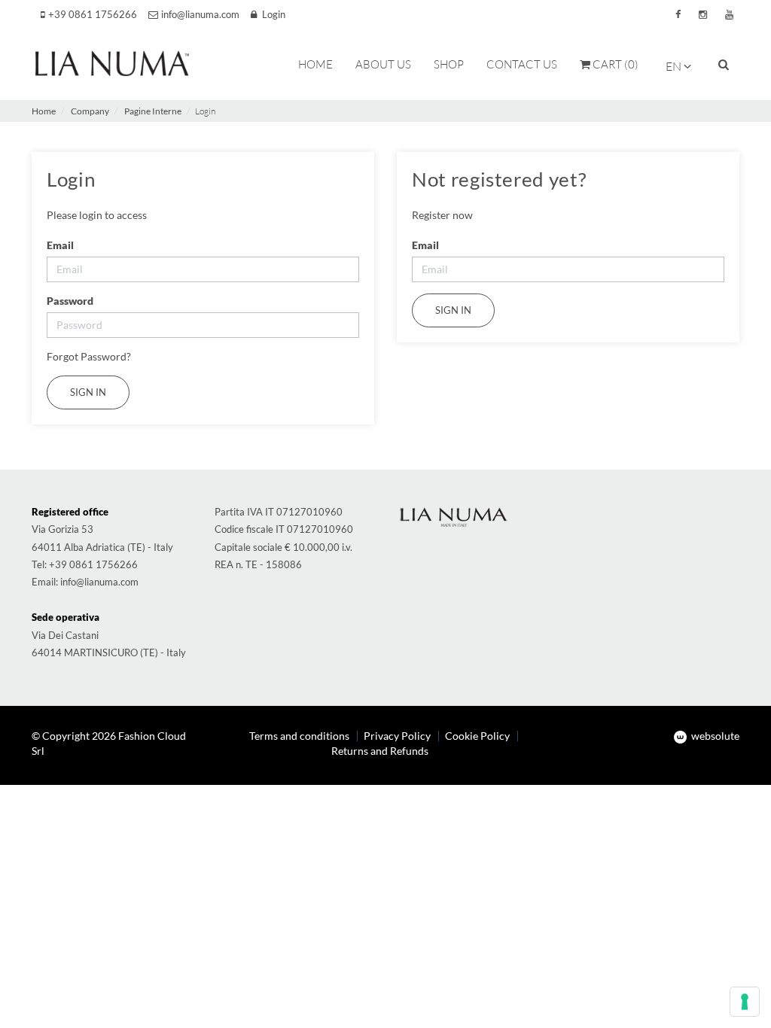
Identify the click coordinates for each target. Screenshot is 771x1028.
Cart (614, 64)
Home (44, 111)
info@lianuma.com (99, 582)
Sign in (453, 310)
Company (90, 111)
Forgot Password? (89, 356)
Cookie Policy (477, 735)
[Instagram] (703, 14)
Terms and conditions (299, 735)
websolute (714, 735)
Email (60, 245)
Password (70, 300)
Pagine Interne (152, 111)
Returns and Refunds (379, 750)
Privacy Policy (397, 735)
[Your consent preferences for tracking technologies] (744, 1001)
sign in (88, 392)
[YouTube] (729, 14)
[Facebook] (678, 14)
